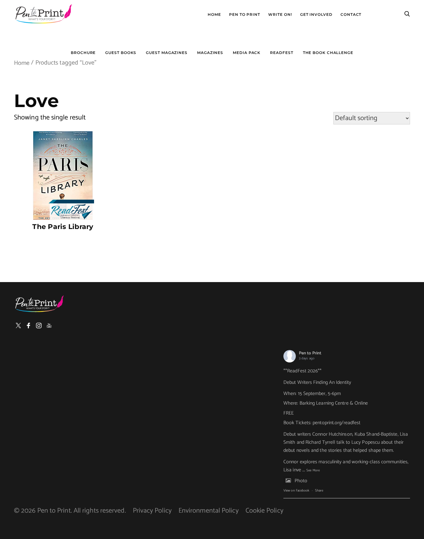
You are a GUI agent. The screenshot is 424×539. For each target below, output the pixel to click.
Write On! (280, 14)
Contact (351, 14)
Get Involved (316, 14)
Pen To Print (244, 14)
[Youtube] (49, 325)
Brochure (83, 52)
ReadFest (281, 52)
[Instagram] (39, 325)
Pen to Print (310, 353)
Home (214, 14)
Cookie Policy (264, 510)
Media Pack (246, 52)
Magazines (210, 52)
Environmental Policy (208, 510)
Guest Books (120, 52)
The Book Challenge (328, 52)
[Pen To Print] (43, 14)
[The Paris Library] (63, 175)
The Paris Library (62, 226)
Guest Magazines (166, 52)
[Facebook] (28, 325)
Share (319, 490)
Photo (301, 481)
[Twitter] (18, 325)
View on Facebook (296, 490)
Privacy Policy (152, 510)
